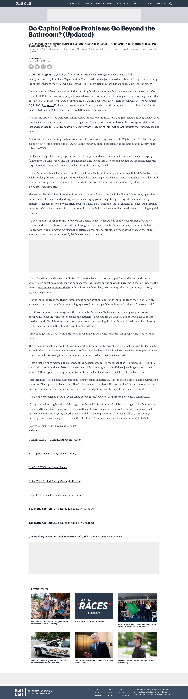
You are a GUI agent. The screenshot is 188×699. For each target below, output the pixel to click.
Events (96, 692)
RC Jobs (121, 692)
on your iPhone (113, 537)
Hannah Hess (36, 58)
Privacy (109, 692)
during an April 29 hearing (116, 283)
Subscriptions (124, 695)
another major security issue (54, 287)
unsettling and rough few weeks (60, 221)
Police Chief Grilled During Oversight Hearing (55, 481)
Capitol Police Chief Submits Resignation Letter (56, 495)
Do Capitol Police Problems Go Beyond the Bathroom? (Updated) (92, 31)
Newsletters (98, 695)
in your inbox (94, 537)
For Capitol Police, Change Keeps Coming (52, 454)
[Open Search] (170, 3)
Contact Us (110, 689)
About (96, 689)
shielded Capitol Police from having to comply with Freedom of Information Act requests (84, 127)
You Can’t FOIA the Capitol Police (48, 467)
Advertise (122, 689)
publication (76, 75)
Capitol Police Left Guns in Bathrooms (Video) (55, 440)
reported (48, 105)
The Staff (110, 695)
